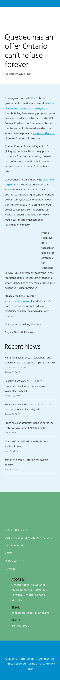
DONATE (10, 569)
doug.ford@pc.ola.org (18, 301)
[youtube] (34, 651)
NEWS (8, 553)
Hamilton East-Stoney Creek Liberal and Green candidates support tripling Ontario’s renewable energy (30, 362)
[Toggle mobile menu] (53, 15)
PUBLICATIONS (14, 561)
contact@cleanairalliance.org (30, 613)
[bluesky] (25, 651)
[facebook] (7, 651)
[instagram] (16, 651)
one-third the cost (44, 133)
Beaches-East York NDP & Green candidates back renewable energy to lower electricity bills (26, 386)
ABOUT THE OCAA (17, 530)
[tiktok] (52, 651)
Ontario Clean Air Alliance (33, 658)
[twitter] (43, 651)
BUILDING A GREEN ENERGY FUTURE (28, 538)
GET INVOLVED (14, 545)
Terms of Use (35, 663)
